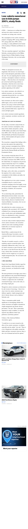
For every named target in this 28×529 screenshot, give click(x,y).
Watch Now (23, 2)
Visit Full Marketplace (21, 343)
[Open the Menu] (2, 2)
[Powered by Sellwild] (24, 426)
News (4, 12)
